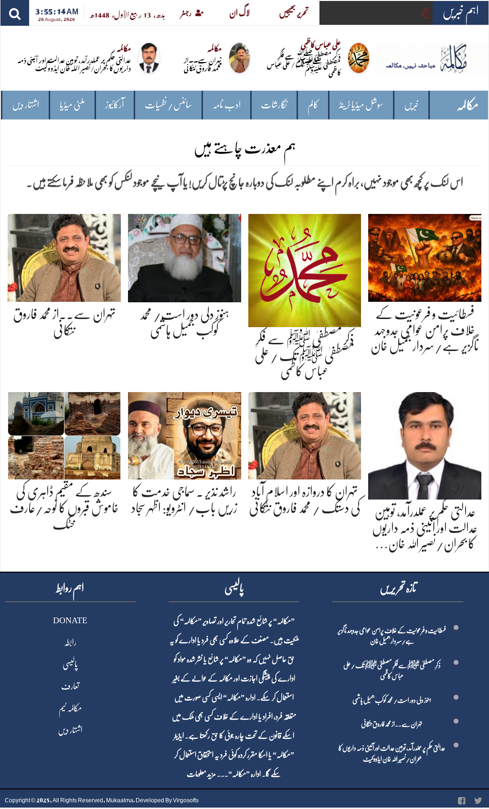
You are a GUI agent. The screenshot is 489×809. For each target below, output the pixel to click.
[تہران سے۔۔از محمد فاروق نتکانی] (64, 256)
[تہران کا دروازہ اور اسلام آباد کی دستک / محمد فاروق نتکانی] (304, 434)
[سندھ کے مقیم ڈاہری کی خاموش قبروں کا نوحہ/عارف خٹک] (64, 434)
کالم (313, 105)
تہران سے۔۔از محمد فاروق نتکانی (203, 63)
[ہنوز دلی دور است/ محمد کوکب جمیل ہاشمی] (184, 256)
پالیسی (70, 664)
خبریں (411, 105)
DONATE (70, 620)
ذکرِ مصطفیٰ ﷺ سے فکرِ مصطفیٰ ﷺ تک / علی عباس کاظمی (303, 64)
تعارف (70, 686)
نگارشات (274, 105)
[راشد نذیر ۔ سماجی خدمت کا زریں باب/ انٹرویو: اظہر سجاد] (184, 434)
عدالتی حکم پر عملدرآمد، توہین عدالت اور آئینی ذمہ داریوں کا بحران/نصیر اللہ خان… (425, 528)
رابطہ (70, 642)
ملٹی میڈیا (72, 105)
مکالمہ (467, 105)
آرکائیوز (115, 105)
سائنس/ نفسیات (168, 105)
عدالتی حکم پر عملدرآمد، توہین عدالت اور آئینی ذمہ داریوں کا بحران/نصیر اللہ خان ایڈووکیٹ (74, 63)
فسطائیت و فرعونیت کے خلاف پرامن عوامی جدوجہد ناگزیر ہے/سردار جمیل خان (425, 330)
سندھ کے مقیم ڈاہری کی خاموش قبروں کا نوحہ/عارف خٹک (64, 508)
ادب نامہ (227, 105)
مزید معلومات (201, 774)
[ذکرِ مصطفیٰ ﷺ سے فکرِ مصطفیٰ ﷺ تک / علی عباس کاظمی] (304, 269)
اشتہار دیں (25, 105)
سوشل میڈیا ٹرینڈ (361, 105)
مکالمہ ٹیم (70, 708)
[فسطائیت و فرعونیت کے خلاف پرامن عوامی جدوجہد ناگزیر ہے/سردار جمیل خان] (424, 256)
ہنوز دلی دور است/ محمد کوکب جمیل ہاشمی (391, 700)
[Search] (14, 13)
